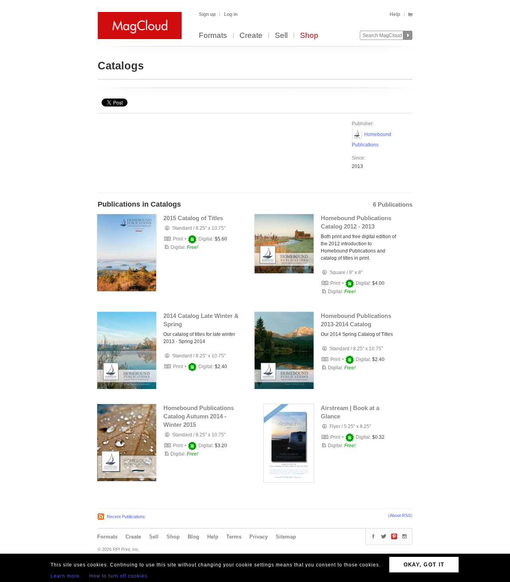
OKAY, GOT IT (424, 565)
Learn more (65, 576)
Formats (213, 35)
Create (251, 35)
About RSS (400, 515)
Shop (309, 35)
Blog (193, 537)
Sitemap (286, 537)
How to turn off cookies (118, 576)
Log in (230, 14)
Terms (233, 537)
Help (395, 14)
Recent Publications (126, 516)
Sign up (207, 14)
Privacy (258, 537)
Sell (281, 35)
